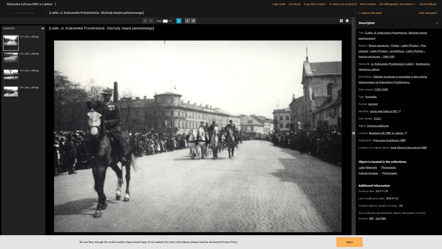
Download (294, 4)
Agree (349, 242)
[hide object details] (354, 133)
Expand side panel (371, 13)
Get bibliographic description (396, 4)
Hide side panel (428, 13)
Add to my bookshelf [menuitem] (345, 4)
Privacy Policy (229, 242)
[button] (399, 23)
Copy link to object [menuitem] (315, 4)
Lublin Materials (368, 167)
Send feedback (428, 4)
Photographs (388, 167)
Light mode (278, 4)
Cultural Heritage (368, 173)
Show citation (368, 4)
